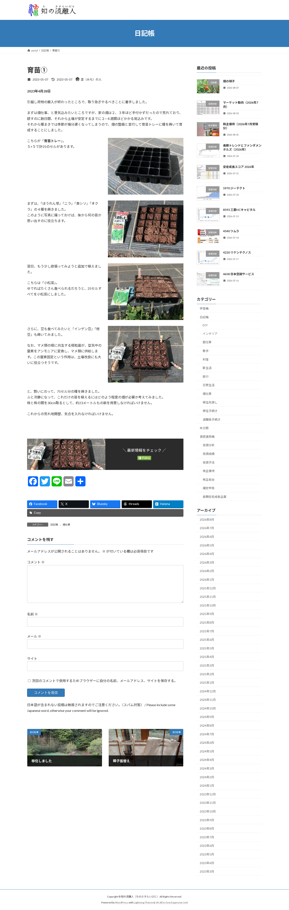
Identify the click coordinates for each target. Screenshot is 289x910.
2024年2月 (207, 777)
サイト (32, 658)
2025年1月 (207, 682)
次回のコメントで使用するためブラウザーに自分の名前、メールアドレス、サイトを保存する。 (105, 681)
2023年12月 (208, 794)
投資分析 (209, 445)
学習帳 (204, 308)
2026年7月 (207, 528)
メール (34, 636)
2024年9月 (207, 717)
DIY (205, 325)
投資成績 (209, 454)
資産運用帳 (207, 436)
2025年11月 (208, 596)
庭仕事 (207, 342)
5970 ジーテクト (234, 188)
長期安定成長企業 (214, 496)
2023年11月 (208, 802)
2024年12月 (208, 691)
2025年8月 (207, 622)
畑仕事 (66, 524)
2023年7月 (207, 837)
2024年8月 (207, 725)
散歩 (206, 351)
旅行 (206, 376)
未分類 (204, 428)
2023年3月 (207, 871)
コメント (36, 562)
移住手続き (210, 411)
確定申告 (209, 488)
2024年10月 (208, 708)
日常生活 (209, 385)
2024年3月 (207, 768)
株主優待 (209, 471)
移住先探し (210, 402)
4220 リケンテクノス (237, 252)
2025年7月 (207, 631)
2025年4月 (207, 657)
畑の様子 (229, 81)
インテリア (210, 333)
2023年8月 (207, 828)
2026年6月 (207, 536)
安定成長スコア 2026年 (238, 167)
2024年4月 (207, 760)
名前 (32, 614)
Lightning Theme (143, 902)
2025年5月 (207, 648)
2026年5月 (207, 545)
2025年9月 (207, 614)
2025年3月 (207, 665)
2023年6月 (207, 845)
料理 (206, 359)
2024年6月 (207, 742)
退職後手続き (211, 419)
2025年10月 (208, 605)
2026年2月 (207, 571)
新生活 (207, 368)
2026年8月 (207, 519)
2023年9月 (207, 820)
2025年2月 (207, 674)
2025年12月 (208, 588)
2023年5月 (207, 854)
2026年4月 (207, 554)
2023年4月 (207, 863)
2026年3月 (207, 562)
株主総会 (209, 479)
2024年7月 (207, 734)
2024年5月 (207, 751)
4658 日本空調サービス (238, 274)
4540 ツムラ (231, 231)
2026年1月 (207, 579)
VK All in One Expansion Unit (172, 902)
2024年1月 (207, 785)
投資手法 (209, 462)
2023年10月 (208, 811)
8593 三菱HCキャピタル (239, 209)
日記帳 (54, 524)
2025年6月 (207, 639)
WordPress (121, 902)
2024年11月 (208, 699)
